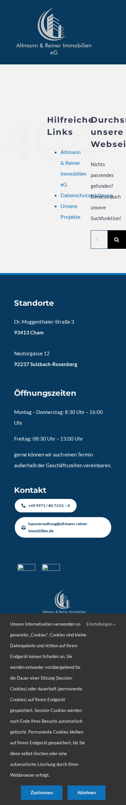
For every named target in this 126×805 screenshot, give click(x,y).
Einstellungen (99, 624)
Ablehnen (86, 792)
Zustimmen (42, 792)
